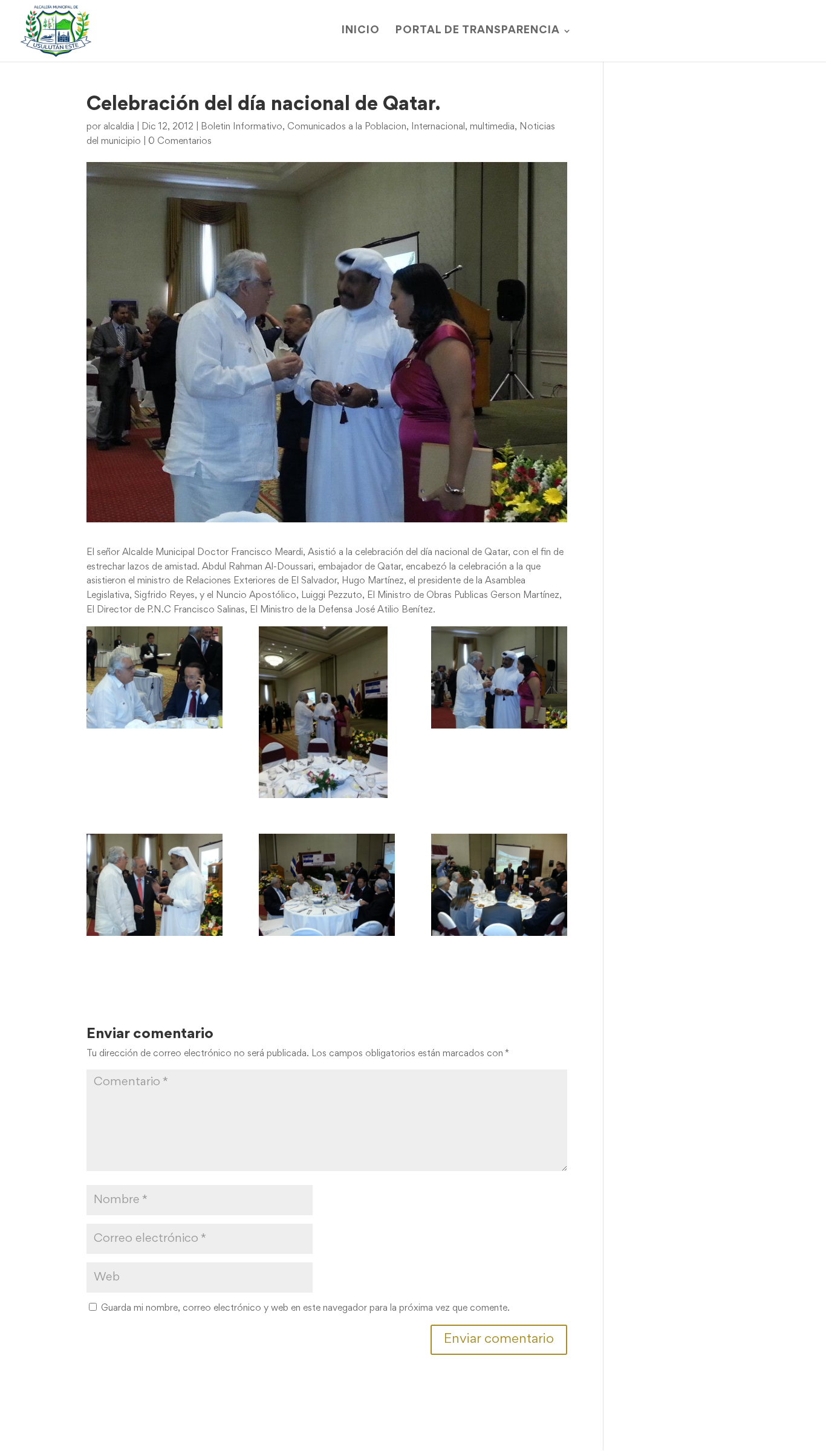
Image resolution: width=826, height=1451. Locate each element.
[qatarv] (327, 712)
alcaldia (118, 127)
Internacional (438, 127)
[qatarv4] (327, 885)
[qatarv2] (499, 677)
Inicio (361, 31)
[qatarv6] (154, 677)
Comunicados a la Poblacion (346, 127)
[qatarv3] (154, 885)
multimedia (492, 127)
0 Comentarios (180, 141)
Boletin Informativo (241, 127)
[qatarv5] (499, 885)
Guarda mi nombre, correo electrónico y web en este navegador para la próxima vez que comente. (305, 1308)
